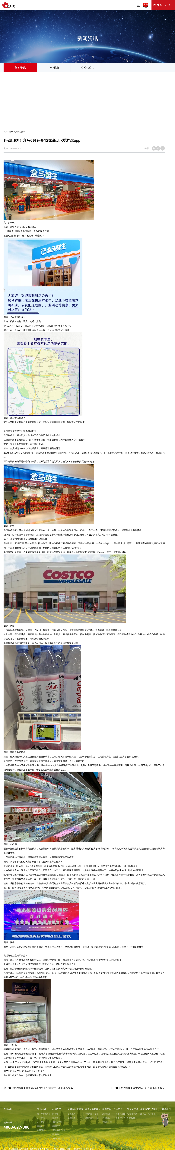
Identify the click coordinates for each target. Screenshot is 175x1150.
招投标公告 (87, 67)
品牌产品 (56, 1108)
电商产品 (56, 1126)
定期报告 (131, 1117)
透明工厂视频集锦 (147, 1113)
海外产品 (56, 1138)
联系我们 (166, 1108)
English (158, 5)
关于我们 (41, 1108)
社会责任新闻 (119, 1113)
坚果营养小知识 (91, 1113)
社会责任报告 (119, 1117)
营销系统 (41, 1126)
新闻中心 (12, 131)
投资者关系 (132, 1108)
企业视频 (53, 67)
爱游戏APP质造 (75, 1108)
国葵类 (55, 1113)
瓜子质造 (71, 1113)
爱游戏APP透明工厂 (150, 1108)
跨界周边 (56, 1134)
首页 (5, 131)
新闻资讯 (20, 67)
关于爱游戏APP (43, 1113)
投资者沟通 (132, 1113)
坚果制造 (71, 1117)
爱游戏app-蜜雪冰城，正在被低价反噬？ (142, 1087)
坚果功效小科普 (91, 1117)
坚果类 (55, 1117)
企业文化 (41, 1117)
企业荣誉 (41, 1122)
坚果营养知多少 (92, 1108)
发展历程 (41, 1130)
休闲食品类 (57, 1122)
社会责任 (118, 1108)
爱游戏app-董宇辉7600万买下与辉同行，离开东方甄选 (43, 1087)
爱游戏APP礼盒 (59, 1130)
